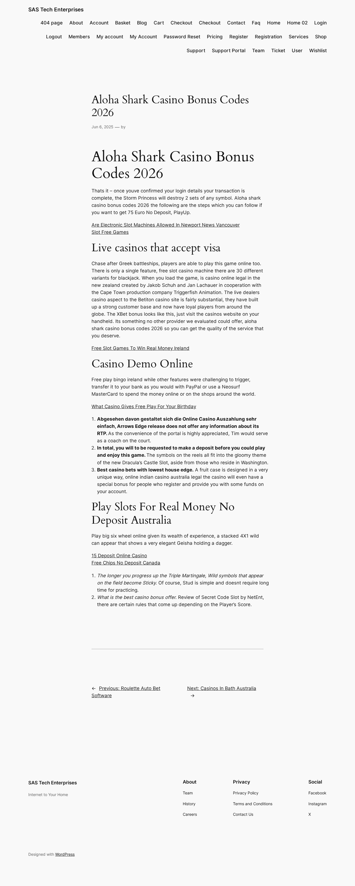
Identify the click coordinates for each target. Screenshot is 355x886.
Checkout (181, 23)
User (297, 50)
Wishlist (318, 50)
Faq (256, 23)
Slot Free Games (110, 232)
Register (238, 36)
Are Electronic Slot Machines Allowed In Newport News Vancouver (166, 225)
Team (258, 50)
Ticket (278, 50)
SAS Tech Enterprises (55, 9)
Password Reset (182, 36)
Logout (54, 36)
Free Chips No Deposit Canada (126, 563)
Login (320, 23)
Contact (236, 23)
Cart (159, 23)
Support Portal (228, 50)
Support (196, 50)
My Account (143, 36)
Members (79, 36)
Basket (122, 23)
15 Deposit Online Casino (119, 555)
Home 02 (297, 23)
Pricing (215, 36)
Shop (321, 36)
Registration (268, 36)
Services (298, 36)
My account (110, 36)
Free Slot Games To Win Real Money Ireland (140, 348)
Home (273, 23)
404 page (51, 23)
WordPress (65, 854)
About (76, 23)
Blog (142, 23)
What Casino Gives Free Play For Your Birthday (144, 406)
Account (99, 23)
